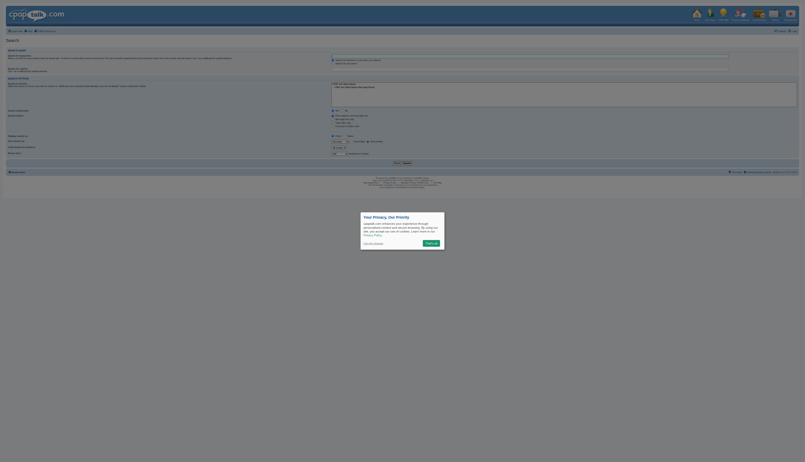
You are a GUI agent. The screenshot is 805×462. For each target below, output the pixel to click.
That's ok (431, 243)
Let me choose (373, 243)
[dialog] (402, 231)
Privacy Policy (373, 235)
